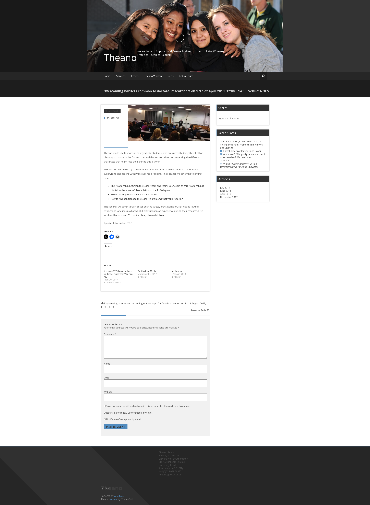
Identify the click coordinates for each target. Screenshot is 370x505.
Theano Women (153, 76)
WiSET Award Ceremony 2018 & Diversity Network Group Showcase (239, 165)
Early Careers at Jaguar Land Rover (242, 151)
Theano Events (112, 111)
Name (107, 363)
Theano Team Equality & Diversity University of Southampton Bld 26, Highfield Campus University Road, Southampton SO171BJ (173, 460)
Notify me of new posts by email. (123, 419)
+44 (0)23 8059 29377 (170, 471)
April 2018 (225, 194)
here (161, 215)
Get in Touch (186, 76)
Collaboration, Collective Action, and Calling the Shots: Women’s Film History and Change (241, 144)
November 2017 (228, 197)
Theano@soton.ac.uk (170, 474)
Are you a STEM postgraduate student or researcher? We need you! (119, 274)
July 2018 (225, 187)
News (171, 76)
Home (107, 76)
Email (106, 377)
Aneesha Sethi (198, 310)
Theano (120, 57)
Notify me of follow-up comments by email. (129, 412)
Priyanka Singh (113, 117)
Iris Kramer (177, 271)
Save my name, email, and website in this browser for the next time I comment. (148, 406)
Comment (110, 334)
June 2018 (225, 190)
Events (134, 76)
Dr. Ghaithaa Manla (147, 271)
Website (108, 392)
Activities (120, 76)
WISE (226, 160)
